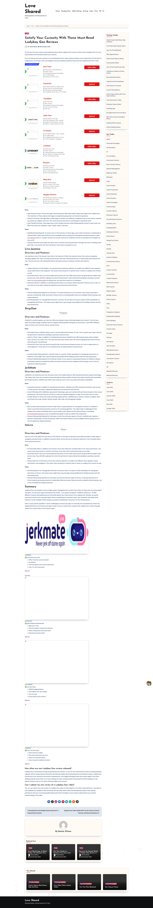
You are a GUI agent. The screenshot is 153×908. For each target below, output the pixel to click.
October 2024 (111, 408)
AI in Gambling (111, 156)
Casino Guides (111, 185)
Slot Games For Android (114, 85)
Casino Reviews (111, 198)
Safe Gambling (111, 320)
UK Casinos (110, 363)
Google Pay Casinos (113, 240)
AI (103, 11)
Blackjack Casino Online (114, 104)
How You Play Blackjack (114, 50)
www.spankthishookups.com (36, 414)
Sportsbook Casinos (113, 350)
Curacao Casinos (112, 211)
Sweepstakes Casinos (113, 354)
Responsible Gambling (113, 316)
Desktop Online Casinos (114, 123)
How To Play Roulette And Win (116, 67)
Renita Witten (33, 46)
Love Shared (32, 900)
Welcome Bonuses (112, 375)
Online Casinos (111, 299)
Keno (108, 265)
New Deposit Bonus (112, 54)
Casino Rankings (112, 194)
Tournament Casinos (113, 358)
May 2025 (110, 404)
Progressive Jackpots (113, 312)
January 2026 (111, 396)
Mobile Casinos (111, 291)
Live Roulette (111, 274)
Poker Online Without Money (115, 58)
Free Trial (92, 67)
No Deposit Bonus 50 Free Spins (116, 113)
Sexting (85, 11)
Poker (108, 303)
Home (58, 11)
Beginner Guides (112, 173)
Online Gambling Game (113, 127)
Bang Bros (47, 179)
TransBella (47, 98)
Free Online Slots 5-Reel (114, 100)
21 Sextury (47, 130)
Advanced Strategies (113, 143)
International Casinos (113, 261)
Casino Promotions (112, 190)
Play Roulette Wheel (113, 63)
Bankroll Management (113, 168)
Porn (96, 11)
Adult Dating (77, 11)
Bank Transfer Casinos (113, 164)
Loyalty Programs (112, 278)
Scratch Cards (111, 329)
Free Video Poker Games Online (116, 46)
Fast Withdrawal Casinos (114, 219)
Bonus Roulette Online (113, 77)
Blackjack (109, 177)
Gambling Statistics (113, 232)
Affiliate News (111, 147)
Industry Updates (112, 257)
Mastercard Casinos (113, 282)
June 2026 (110, 391)
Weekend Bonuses (112, 371)
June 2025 (110, 400)
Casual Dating (111, 206)
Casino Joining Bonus (113, 90)
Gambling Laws (111, 223)
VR (100, 11)
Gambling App (111, 108)
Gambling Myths (111, 228)
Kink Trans (47, 66)
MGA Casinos (110, 287)
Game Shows (110, 236)
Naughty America (49, 194)
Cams (91, 11)
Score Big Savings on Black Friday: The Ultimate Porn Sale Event (37, 853)
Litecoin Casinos (112, 270)
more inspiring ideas (39, 280)
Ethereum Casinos (112, 215)
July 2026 (110, 387)
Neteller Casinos (112, 295)
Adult (108, 139)
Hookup (109, 249)
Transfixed (47, 83)
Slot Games (110, 341)
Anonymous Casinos (113, 160)
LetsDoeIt (47, 146)
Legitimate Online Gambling (115, 81)
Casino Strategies (112, 202)
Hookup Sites (66, 11)
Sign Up (92, 84)
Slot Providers (111, 346)
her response (31, 238)
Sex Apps (109, 333)
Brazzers (46, 162)
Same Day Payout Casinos (115, 325)
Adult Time (47, 115)
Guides (109, 244)
